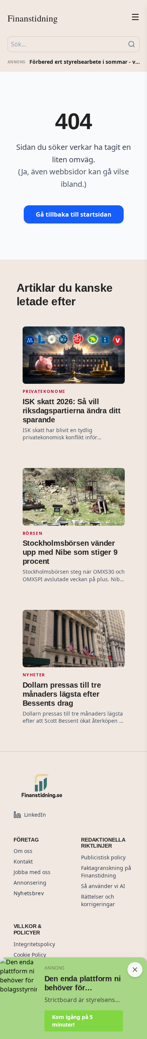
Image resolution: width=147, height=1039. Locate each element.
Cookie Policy (30, 954)
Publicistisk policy (103, 857)
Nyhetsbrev (29, 893)
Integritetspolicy (34, 944)
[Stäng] (134, 969)
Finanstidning (33, 18)
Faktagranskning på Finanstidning (106, 871)
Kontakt (23, 861)
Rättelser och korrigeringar (98, 900)
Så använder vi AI (103, 886)
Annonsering (30, 882)
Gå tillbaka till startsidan (74, 214)
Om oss (23, 850)
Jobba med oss (32, 872)
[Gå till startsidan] (59, 786)
